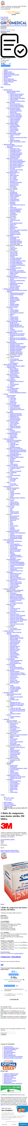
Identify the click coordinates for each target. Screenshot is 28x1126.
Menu (2, 87)
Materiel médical (8, 802)
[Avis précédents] (2, 990)
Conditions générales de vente (11, 1073)
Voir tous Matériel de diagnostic (14, 145)
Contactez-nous (4, 18)
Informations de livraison (10, 1078)
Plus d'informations (5, 952)
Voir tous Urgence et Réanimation (15, 590)
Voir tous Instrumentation (13, 488)
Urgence (6, 83)
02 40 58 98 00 (4, 17)
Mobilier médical (8, 72)
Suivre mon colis (8, 1079)
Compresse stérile (8, 806)
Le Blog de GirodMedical (10, 1049)
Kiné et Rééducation (9, 79)
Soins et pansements (9, 803)
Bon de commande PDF (10, 1055)
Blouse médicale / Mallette (10, 80)
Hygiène (6, 77)
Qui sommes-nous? (8, 1046)
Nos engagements (8, 1051)
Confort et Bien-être (9, 81)
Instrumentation (7, 76)
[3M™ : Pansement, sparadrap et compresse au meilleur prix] (6, 829)
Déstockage (7, 84)
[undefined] (23, 979)
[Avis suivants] (26, 990)
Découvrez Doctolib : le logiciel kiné (13, 1058)
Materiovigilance (8, 1082)
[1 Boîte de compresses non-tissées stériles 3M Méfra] (4, 859)
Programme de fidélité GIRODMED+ (13, 1083)
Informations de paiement (10, 1080)
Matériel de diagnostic (9, 73)
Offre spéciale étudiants (9, 1052)
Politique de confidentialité (10, 1075)
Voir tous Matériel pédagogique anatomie (17, 290)
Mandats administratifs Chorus (11, 1048)
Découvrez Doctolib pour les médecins (13, 1056)
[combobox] (8, 30)
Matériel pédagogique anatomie (11, 74)
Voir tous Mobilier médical (13, 91)
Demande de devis (8, 1053)
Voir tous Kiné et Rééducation (14, 541)
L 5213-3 (14, 1098)
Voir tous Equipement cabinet (14, 694)
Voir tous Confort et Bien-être (14, 632)
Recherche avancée (5, 31)
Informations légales (9, 1076)
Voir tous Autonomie (12, 720)
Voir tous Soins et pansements (14, 440)
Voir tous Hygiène (11, 395)
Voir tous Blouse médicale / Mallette (16, 366)
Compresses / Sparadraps (10, 805)
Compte (3, 794)
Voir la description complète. (8, 839)
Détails (2, 904)
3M (2, 965)
